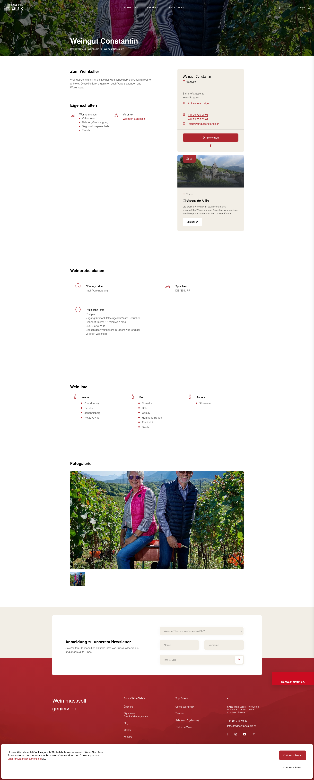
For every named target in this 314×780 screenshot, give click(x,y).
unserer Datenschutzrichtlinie (25, 759)
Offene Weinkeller (184, 706)
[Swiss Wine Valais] (13, 7)
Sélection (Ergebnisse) (187, 720)
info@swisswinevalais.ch (241, 726)
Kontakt (128, 736)
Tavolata (179, 713)
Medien (127, 730)
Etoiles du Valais (183, 727)
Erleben (152, 7)
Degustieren (175, 7)
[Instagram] (236, 734)
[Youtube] (244, 734)
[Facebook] (228, 734)
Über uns (128, 706)
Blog (126, 723)
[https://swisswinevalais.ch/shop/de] (280, 7)
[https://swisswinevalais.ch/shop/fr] (253, 734)
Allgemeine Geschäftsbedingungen (136, 715)
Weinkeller (93, 48)
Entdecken (130, 7)
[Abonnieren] (239, 660)
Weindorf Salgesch (134, 119)
